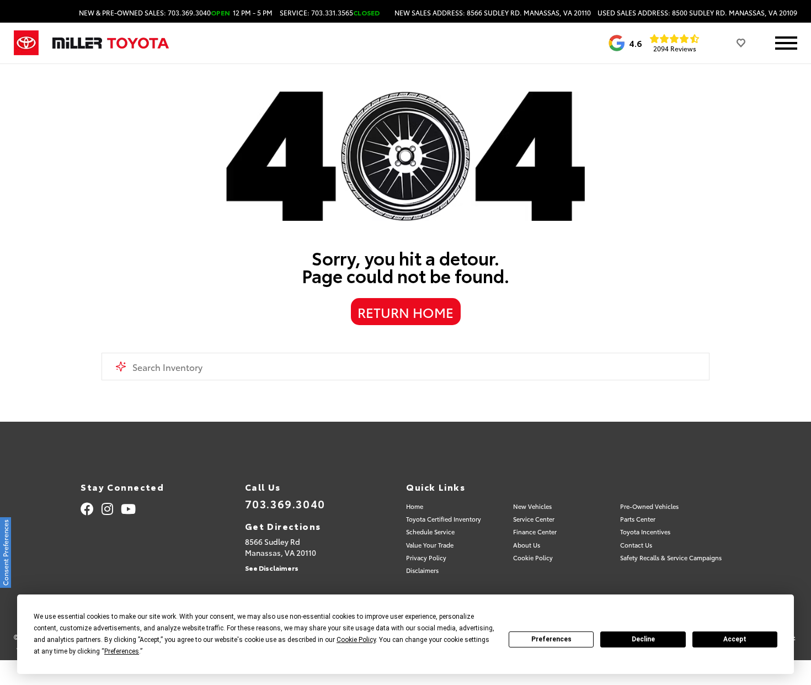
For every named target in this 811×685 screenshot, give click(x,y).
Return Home (405, 311)
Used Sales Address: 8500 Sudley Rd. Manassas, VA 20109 (697, 12)
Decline (643, 639)
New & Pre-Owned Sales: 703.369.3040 (176, 12)
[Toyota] (26, 43)
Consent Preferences (5, 552)
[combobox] (406, 366)
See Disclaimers (271, 567)
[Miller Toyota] (110, 43)
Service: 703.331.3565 (330, 12)
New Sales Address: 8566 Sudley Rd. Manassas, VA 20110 (492, 12)
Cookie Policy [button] (356, 640)
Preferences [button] (121, 651)
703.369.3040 (285, 503)
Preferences (551, 639)
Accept (734, 639)
